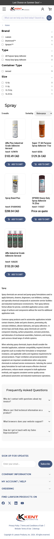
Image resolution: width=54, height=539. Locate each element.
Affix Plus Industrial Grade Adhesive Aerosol (14, 146)
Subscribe (45, 464)
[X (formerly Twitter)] (9, 503)
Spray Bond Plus (12, 198)
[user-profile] (42, 9)
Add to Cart (17, 164)
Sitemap (36, 529)
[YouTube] (22, 503)
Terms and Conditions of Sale (32, 525)
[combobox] (27, 18)
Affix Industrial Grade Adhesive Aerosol (15, 254)
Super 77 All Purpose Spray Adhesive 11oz (41, 144)
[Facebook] (3, 503)
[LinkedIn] (15, 503)
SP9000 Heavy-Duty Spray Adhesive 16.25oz (41, 201)
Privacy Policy (14, 525)
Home (7, 25)
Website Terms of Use (23, 529)
